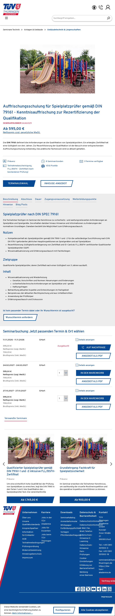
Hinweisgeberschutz (32, 554)
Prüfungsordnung (30, 546)
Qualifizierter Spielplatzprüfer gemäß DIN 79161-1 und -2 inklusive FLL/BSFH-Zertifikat (31, 471)
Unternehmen (29, 512)
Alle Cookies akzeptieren (94, 610)
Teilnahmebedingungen (33, 543)
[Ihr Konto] (108, 7)
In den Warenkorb (92, 373)
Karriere (45, 512)
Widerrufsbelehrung (31, 550)
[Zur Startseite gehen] (12, 9)
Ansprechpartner (30, 528)
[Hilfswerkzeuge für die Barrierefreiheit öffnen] (94, 7)
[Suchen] (108, 18)
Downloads (66, 512)
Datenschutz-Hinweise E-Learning (86, 538)
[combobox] (78, 18)
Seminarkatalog (67, 518)
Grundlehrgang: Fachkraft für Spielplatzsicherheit (77, 470)
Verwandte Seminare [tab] (15, 418)
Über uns (26, 518)
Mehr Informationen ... (22, 613)
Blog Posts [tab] (21, 204)
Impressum (27, 558)
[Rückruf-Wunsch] (100, 7)
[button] (3, 464)
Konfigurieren (63, 610)
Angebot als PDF (92, 356)
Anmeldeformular (68, 521)
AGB (24, 539)
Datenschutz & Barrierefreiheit (88, 514)
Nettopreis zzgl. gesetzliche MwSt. (21, 132)
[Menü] (6, 18)
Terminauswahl (18, 183)
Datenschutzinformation (91, 521)
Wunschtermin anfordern (19, 317)
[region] (57, 69)
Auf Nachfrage (96, 347)
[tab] (10, 199)
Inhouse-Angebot (55, 183)
